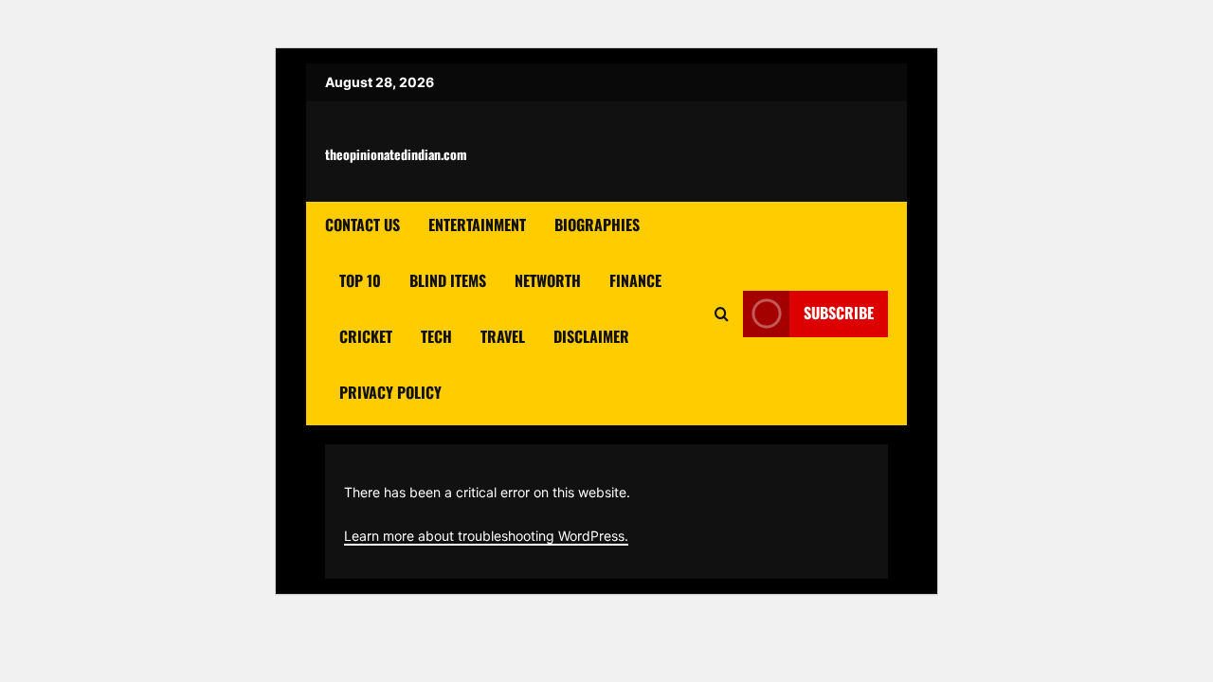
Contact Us (362, 224)
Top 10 (360, 280)
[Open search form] (722, 314)
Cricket (365, 336)
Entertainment (477, 224)
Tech (436, 336)
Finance (635, 280)
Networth (548, 280)
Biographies (597, 224)
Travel (502, 336)
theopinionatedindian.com (396, 154)
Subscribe (839, 312)
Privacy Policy (390, 392)
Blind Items (447, 280)
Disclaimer (591, 336)
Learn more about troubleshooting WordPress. (486, 536)
